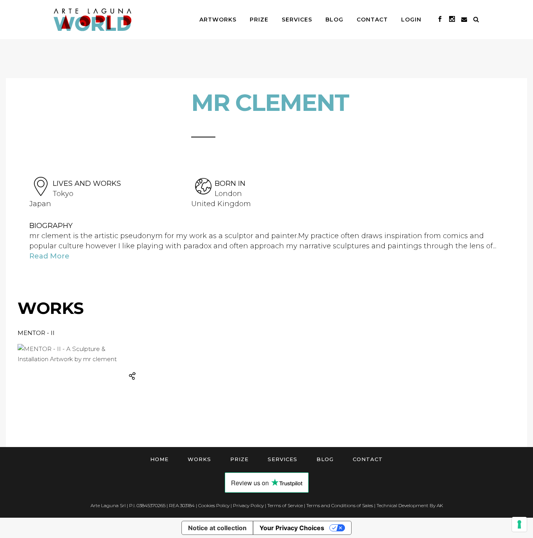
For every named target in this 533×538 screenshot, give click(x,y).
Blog (325, 459)
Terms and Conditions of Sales (339, 505)
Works (199, 459)
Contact (368, 459)
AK (440, 505)
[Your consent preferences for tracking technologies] (519, 524)
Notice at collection (217, 528)
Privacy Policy (248, 505)
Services (282, 459)
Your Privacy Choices (291, 528)
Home (159, 459)
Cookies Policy (213, 505)
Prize (239, 459)
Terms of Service (285, 505)
